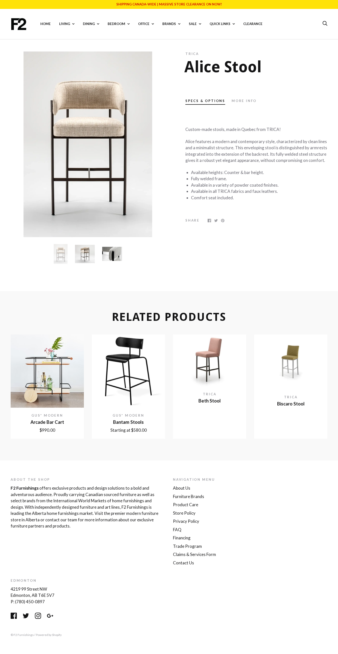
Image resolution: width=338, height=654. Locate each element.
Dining (89, 24)
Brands (169, 24)
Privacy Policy (186, 521)
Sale (193, 24)
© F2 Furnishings (22, 635)
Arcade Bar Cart (47, 422)
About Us (181, 488)
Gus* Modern (47, 415)
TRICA (192, 54)
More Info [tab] (244, 101)
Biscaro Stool (291, 403)
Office (144, 24)
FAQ (177, 529)
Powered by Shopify (49, 635)
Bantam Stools (128, 422)
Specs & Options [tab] (205, 101)
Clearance (253, 24)
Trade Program (187, 546)
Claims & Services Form (194, 554)
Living (65, 24)
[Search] (324, 23)
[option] (88, 144)
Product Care (185, 504)
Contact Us (183, 562)
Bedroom (117, 24)
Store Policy (184, 513)
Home (45, 24)
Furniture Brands (188, 496)
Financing (182, 537)
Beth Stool (209, 400)
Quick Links (220, 24)
